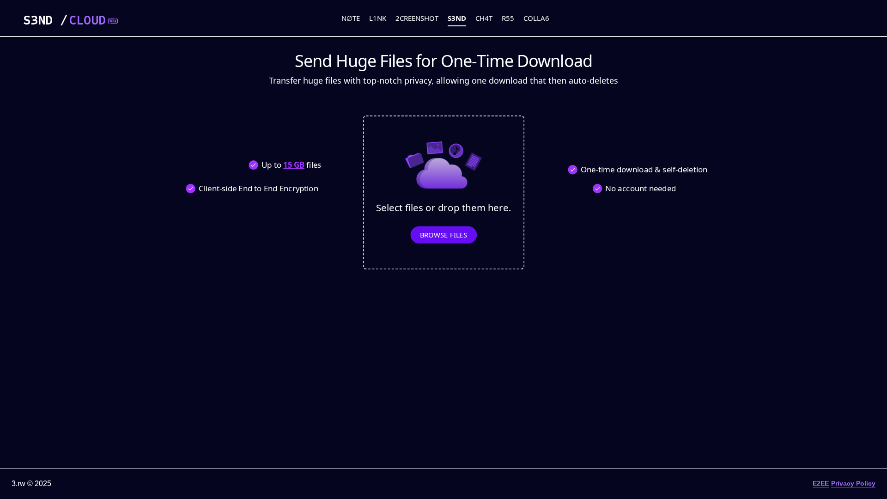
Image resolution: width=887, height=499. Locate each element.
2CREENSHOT (416, 18)
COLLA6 (536, 18)
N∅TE (350, 18)
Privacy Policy (853, 483)
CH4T (483, 18)
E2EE (821, 483)
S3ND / (64, 20)
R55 (508, 18)
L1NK (377, 18)
